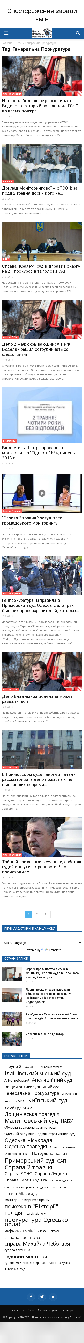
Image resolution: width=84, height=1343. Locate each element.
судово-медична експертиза (25, 1262)
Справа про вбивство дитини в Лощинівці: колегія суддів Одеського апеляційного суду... (52, 973)
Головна (7, 43)
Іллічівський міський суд (37, 1073)
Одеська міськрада (28, 1140)
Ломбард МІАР (18, 1108)
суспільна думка (59, 1263)
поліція (13, 1212)
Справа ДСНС (10, 337)
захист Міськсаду (21, 1193)
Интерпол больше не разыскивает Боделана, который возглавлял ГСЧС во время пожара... (40, 105)
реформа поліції (19, 1230)
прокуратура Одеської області (37, 1222)
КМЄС (20, 1101)
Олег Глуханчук (63, 1147)
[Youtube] (53, 1297)
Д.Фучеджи (69, 1094)
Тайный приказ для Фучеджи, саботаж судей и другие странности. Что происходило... (41, 866)
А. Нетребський (16, 1080)
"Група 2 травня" (21, 1066)
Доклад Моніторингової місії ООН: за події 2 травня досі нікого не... (39, 191)
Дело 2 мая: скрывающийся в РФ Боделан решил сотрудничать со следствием (36, 349)
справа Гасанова (22, 1237)
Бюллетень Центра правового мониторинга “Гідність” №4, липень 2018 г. (38, 452)
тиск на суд (14, 1269)
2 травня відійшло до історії (45, 1034)
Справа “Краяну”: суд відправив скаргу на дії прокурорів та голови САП (41, 269)
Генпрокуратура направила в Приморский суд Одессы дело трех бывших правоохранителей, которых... (40, 605)
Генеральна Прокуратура (31, 1093)
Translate (55, 950)
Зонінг (8, 1101)
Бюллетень (9, 440)
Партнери (68, 1310)
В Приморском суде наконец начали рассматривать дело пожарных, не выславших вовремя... (39, 779)
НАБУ (6, 259)
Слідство (8, 181)
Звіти (31, 1310)
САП (61, 1161)
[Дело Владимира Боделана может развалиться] (42, 671)
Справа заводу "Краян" (62, 1180)
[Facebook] (31, 1297)
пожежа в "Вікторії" (31, 1206)
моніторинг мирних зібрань (26, 1200)
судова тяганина (17, 1250)
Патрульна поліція (50, 1153)
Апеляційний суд (52, 1079)
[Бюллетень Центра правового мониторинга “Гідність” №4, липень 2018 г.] (42, 415)
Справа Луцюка (51, 1173)
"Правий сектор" (51, 1067)
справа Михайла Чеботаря (37, 1243)
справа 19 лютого (49, 1230)
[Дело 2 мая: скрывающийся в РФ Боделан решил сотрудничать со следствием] (42, 319)
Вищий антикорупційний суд (31, 1087)
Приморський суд (29, 1160)
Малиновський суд (31, 1120)
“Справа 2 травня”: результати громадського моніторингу (32, 521)
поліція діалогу (35, 1213)
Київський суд (47, 1100)
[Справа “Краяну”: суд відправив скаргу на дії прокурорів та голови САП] (42, 241)
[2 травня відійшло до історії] (12, 1039)
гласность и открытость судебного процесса (35, 1187)
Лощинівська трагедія (31, 1114)
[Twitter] (42, 1297)
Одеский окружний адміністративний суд (39, 1134)
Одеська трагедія (25, 1146)
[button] (78, 33)
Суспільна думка (48, 1310)
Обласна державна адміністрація (30, 1127)
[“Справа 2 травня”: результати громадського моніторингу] (42, 493)
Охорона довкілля (16, 1154)
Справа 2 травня (12, 93)
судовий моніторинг (28, 1256)
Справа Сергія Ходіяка (25, 1180)
